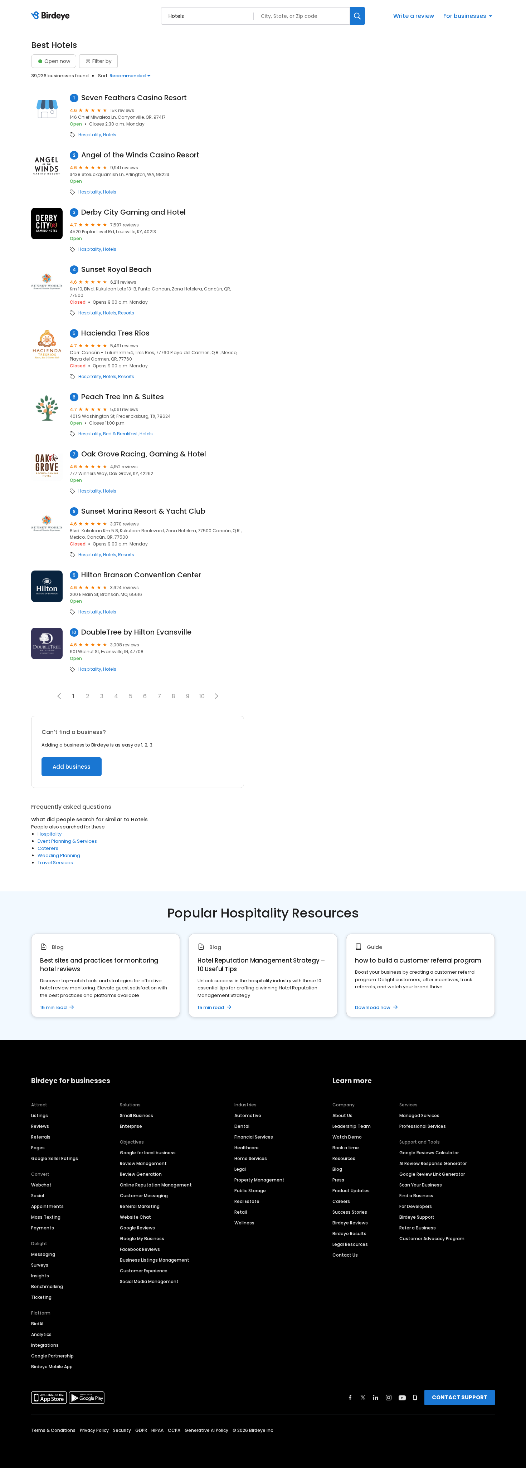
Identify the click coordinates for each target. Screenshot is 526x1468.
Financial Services (253, 1137)
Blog (337, 1169)
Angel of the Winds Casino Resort (140, 155)
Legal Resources (350, 1244)
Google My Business (142, 1238)
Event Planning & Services (67, 841)
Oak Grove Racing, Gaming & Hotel (143, 454)
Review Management (143, 1163)
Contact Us (345, 1255)
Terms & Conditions (53, 1430)
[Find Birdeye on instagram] (388, 1397)
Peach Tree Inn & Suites (122, 396)
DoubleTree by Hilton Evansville (136, 632)
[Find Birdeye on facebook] (350, 1397)
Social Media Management (149, 1281)
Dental (241, 1126)
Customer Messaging (144, 1196)
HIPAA (157, 1430)
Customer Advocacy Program (431, 1238)
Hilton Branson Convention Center (141, 575)
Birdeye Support (416, 1217)
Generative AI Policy (206, 1430)
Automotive (247, 1115)
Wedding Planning (59, 855)
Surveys (39, 1265)
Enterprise (131, 1126)
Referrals (40, 1137)
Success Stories (349, 1212)
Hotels (109, 135)
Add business (72, 766)
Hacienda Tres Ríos (115, 333)
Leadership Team (351, 1126)
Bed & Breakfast (120, 434)
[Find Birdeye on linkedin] (376, 1397)
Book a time (345, 1148)
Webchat (41, 1185)
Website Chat (135, 1217)
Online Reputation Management (156, 1185)
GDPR (141, 1430)
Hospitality (89, 135)
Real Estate (246, 1201)
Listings (39, 1115)
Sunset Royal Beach (116, 269)
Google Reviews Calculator (429, 1153)
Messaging (43, 1254)
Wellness (244, 1223)
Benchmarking (47, 1286)
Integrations (45, 1345)
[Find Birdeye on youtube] (402, 1397)
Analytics (41, 1334)
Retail (240, 1212)
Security (122, 1430)
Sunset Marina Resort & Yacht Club (143, 511)
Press (338, 1180)
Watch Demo (347, 1137)
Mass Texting (45, 1217)
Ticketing (41, 1297)
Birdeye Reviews (350, 1223)
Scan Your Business (420, 1185)
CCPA (174, 1430)
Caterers (48, 848)
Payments (42, 1228)
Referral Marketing (140, 1206)
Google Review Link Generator (432, 1174)
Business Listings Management (154, 1260)
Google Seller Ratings (54, 1158)
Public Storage (250, 1191)
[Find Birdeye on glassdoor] (415, 1397)
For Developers (415, 1206)
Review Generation (141, 1174)
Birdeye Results (349, 1233)
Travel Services (55, 862)
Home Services (250, 1158)
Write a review (413, 16)
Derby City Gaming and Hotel (133, 212)
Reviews (40, 1126)
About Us (342, 1115)
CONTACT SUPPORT (459, 1397)
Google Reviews (137, 1228)
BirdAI (37, 1324)
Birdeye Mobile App (52, 1367)
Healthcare (246, 1148)
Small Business (136, 1115)
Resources (343, 1158)
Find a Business (416, 1196)
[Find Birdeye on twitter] (363, 1397)
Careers (341, 1201)
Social (37, 1196)
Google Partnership (52, 1356)
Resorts (126, 313)
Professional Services (422, 1126)
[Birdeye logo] (51, 16)
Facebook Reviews (140, 1249)
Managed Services (419, 1115)
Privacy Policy (94, 1430)
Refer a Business (417, 1228)
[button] (216, 696)
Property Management (259, 1180)
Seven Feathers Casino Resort (134, 97)
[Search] (357, 16)
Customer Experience (143, 1271)
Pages (38, 1148)
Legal (240, 1169)
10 (202, 696)
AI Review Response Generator (433, 1163)
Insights (40, 1276)
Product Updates (351, 1191)
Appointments (47, 1206)
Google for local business (148, 1153)
